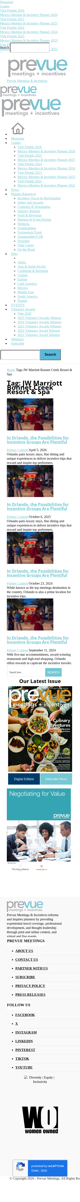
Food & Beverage (29, 215)
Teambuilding (26, 228)
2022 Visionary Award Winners (38, 330)
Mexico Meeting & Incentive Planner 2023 (29, 40)
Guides (5, 6)
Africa (21, 262)
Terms (44, 1170)
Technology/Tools (29, 232)
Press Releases (30, 994)
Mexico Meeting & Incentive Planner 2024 (29, 32)
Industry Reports (28, 211)
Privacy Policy (30, 986)
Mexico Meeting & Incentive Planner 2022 (46, 185)
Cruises (22, 275)
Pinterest (25, 1050)
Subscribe (17, 343)
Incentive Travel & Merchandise (39, 198)
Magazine (6, 2)
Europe (22, 279)
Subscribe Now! (56, 779)
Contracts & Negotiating (33, 207)
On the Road (26, 249)
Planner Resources (23, 194)
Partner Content (17, 450)
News (15, 190)
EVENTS (18, 305)
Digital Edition (24, 779)
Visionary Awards (23, 309)
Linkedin (24, 1041)
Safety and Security (30, 202)
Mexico (22, 288)
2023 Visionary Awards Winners (39, 326)
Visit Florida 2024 (12, 27)
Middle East (25, 292)
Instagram (26, 1032)
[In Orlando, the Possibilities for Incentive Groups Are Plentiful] (30, 429)
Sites (14, 254)
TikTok (22, 1058)
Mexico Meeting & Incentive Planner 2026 (29, 15)
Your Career (25, 245)
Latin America (27, 283)
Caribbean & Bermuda (32, 271)
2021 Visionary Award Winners (38, 335)
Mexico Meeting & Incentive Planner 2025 (29, 23)
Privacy (35, 1170)
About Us (24, 951)
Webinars (17, 339)
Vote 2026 (24, 313)
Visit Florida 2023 (12, 36)
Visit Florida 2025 (12, 19)
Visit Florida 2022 (29, 181)
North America (27, 296)
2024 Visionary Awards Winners (39, 322)
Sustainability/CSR (30, 236)
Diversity (23, 241)
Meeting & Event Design (34, 219)
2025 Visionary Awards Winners (39, 318)
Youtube (24, 1067)
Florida (22, 301)
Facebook (25, 1015)
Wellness (23, 224)
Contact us (26, 959)
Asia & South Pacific (31, 266)
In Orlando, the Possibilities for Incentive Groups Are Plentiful (38, 440)
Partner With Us (31, 968)
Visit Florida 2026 (12, 10)
